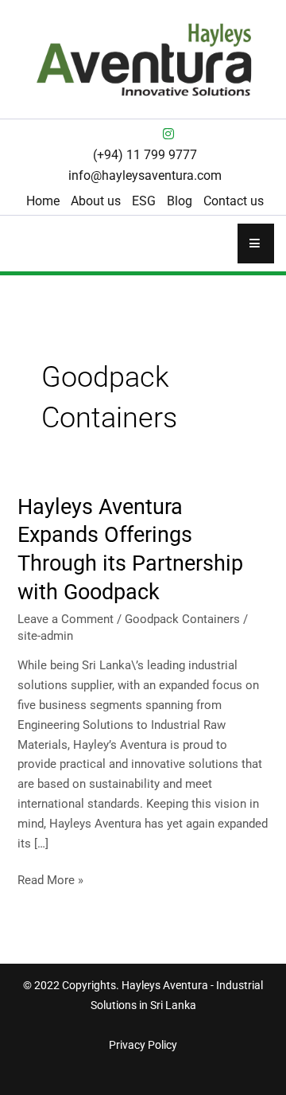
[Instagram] (168, 134)
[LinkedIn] (143, 134)
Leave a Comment (65, 619)
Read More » (50, 879)
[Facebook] (117, 134)
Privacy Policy (143, 1044)
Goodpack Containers (182, 619)
